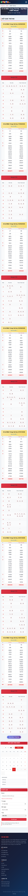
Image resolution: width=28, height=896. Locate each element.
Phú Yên (10, 28)
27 (13, 769)
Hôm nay (19, 747)
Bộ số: (2, 793)
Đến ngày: (3, 807)
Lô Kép (2, 867)
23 (25, 765)
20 (13, 765)
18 (6, 765)
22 (21, 765)
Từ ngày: (3, 801)
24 (2, 769)
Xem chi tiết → (14, 26)
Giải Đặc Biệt (3, 875)
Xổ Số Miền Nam (4, 852)
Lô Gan (2, 863)
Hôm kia (3, 784)
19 (10, 765)
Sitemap (14, 893)
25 (6, 769)
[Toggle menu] (26, 2)
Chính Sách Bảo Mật (5, 883)
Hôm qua (4, 782)
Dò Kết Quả (3, 856)
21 (17, 765)
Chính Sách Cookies (5, 885)
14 (17, 762)
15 (21, 762)
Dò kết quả (14, 819)
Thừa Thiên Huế (21, 28)
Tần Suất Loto (4, 865)
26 (10, 769)
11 (6, 762)
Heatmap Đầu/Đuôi (5, 869)
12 (10, 762)
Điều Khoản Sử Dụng (5, 881)
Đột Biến (3, 873)
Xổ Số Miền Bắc (4, 850)
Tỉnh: (2, 812)
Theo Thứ (3, 871)
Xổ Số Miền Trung (4, 854)
